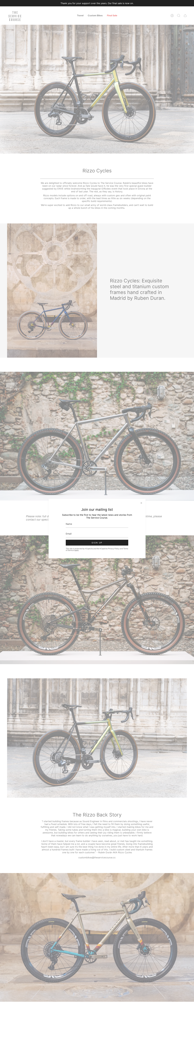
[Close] (141, 503)
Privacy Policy (113, 549)
